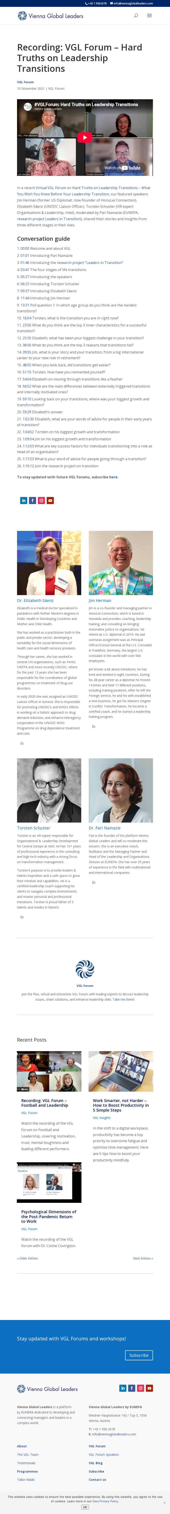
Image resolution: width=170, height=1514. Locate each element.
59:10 (27, 399)
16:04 (27, 318)
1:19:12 (28, 466)
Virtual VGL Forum (51, 187)
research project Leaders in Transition (49, 218)
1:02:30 (28, 419)
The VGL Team (28, 1454)
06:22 (25, 283)
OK (85, 1507)
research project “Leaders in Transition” (90, 262)
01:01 (25, 255)
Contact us (97, 1479)
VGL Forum (25, 82)
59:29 (27, 412)
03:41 (25, 269)
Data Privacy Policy (105, 1501)
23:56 (27, 325)
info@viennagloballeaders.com (114, 1434)
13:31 (25, 305)
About (22, 1446)
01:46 (25, 262)
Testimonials (26, 1463)
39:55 (27, 352)
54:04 (27, 379)
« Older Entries (27, 1258)
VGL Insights (102, 1118)
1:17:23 (28, 458)
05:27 (25, 276)
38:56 (27, 345)
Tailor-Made (26, 1479)
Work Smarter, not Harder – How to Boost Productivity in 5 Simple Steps (121, 1105)
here (113, 477)
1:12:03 (28, 446)
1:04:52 (28, 431)
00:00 (25, 248)
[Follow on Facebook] (32, 500)
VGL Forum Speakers (104, 1454)
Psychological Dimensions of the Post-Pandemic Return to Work (48, 1216)
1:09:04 (28, 439)
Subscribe (139, 1355)
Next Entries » (143, 1258)
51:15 (27, 372)
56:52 (27, 386)
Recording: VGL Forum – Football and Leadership (44, 1103)
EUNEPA (27, 1412)
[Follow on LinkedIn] (23, 500)
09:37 (25, 291)
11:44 (25, 298)
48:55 (27, 365)
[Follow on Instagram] (41, 500)
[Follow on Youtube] (50, 500)
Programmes (27, 1471)
